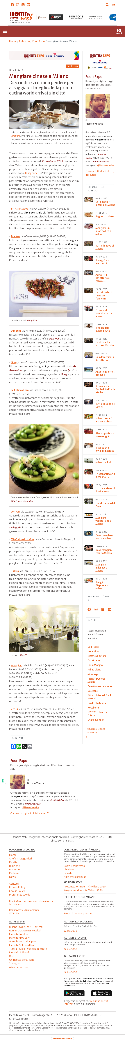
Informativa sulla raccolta (62, 1038)
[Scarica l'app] (74, 993)
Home (12, 41)
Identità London (18, 934)
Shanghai (14, 963)
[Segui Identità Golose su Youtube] (28, 4)
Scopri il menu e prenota (78, 913)
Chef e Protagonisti (20, 858)
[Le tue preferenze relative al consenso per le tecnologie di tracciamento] (3, 781)
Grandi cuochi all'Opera (22, 941)
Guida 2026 (70, 930)
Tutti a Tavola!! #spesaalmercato (28, 948)
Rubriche (24, 41)
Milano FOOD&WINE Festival (26, 926)
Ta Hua (15, 570)
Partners (14, 873)
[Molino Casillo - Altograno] (36, 17)
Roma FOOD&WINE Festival (25, 930)
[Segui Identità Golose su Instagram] (18, 4)
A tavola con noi (18, 967)
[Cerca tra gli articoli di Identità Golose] (107, 4)
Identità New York (19, 937)
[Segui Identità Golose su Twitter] (23, 4)
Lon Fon (15, 511)
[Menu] (5, 31)
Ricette (13, 862)
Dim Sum (15, 136)
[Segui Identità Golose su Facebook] (12, 4)
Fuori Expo (38, 41)
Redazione (15, 869)
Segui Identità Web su (98, 598)
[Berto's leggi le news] (76, 17)
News (12, 876)
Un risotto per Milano (21, 959)
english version (72, 66)
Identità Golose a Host (22, 945)
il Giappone (31, 173)
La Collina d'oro (20, 390)
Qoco (12, 956)
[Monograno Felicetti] (96, 17)
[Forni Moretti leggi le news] (56, 17)
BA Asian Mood (19, 208)
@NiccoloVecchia (30, 807)
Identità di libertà (19, 952)
